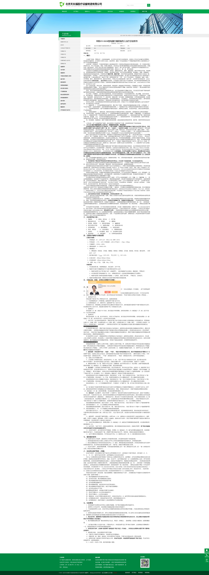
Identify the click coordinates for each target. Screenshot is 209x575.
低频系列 (63, 66)
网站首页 (64, 11)
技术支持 (110, 11)
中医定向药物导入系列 (66, 76)
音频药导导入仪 (64, 41)
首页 (121, 35)
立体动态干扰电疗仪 (65, 48)
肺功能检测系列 (64, 97)
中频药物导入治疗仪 (65, 60)
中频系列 (63, 38)
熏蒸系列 (63, 107)
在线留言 (121, 11)
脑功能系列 (63, 82)
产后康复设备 (64, 91)
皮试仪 (62, 45)
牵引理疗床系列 (64, 88)
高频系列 (63, 72)
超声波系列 (63, 103)
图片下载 (102, 53)
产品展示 (98, 11)
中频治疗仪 (63, 54)
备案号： (87, 572)
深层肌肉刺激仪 (64, 85)
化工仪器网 (105, 572)
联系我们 (133, 11)
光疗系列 (63, 69)
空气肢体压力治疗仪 (65, 110)
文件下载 (96, 53)
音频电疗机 (63, 63)
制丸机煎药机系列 (65, 94)
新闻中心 (87, 11)
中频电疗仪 (63, 51)
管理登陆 (147, 572)
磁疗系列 (63, 79)
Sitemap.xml (93, 572)
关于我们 (75, 11)
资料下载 (144, 11)
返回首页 (127, 572)
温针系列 (63, 100)
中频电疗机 (63, 57)
